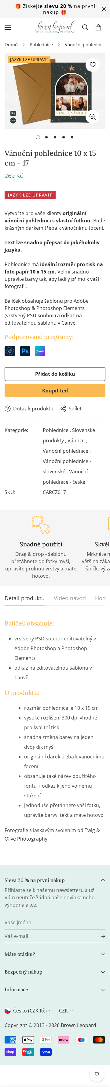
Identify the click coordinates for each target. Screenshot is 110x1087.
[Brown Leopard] (55, 27)
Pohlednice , (57, 430)
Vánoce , (77, 440)
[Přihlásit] (98, 936)
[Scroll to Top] (99, 1055)
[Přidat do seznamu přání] (92, 65)
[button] (98, 27)
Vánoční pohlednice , (67, 451)
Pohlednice (41, 44)
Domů (11, 44)
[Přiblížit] (92, 117)
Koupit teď (55, 390)
